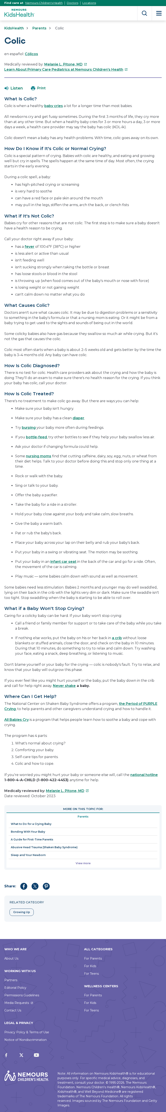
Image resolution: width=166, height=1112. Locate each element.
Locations (89, 3)
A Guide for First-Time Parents (32, 839)
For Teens (91, 974)
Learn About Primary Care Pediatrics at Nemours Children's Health (66, 69)
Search (144, 13)
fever (29, 247)
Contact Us (12, 1010)
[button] (13, 88)
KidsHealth (14, 28)
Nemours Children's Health (44, 3)
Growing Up (21, 912)
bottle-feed (36, 437)
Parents (39, 28)
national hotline (144, 775)
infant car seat (63, 562)
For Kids (90, 966)
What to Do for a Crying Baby (31, 824)
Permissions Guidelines (21, 995)
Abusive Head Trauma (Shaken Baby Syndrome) (44, 847)
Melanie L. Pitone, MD (65, 64)
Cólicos (31, 54)
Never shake (64, 686)
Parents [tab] (83, 816)
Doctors (72, 3)
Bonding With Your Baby (28, 831)
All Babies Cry (16, 720)
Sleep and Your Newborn (28, 855)
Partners (10, 980)
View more (83, 863)
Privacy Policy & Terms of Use (26, 1032)
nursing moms (38, 456)
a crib (117, 638)
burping (29, 428)
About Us (11, 958)
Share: (10, 886)
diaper (78, 418)
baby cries (53, 106)
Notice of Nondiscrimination (25, 1040)
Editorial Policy (15, 988)
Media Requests (16, 1003)
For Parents (93, 958)
